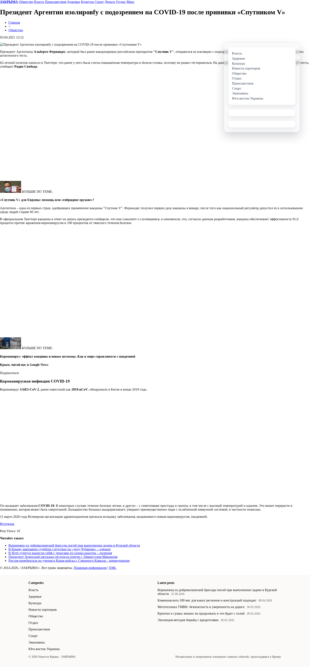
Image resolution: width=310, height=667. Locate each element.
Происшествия (55, 2)
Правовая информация (90, 568)
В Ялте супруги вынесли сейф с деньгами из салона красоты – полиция (60, 553)
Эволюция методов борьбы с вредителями (188, 620)
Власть (39, 2)
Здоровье (73, 2)
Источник (7, 524)
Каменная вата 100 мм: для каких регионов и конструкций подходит (207, 600)
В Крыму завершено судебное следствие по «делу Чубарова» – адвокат (59, 549)
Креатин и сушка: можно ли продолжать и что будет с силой (201, 613)
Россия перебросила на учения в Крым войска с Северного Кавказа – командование (69, 560)
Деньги (110, 2)
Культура (87, 2)
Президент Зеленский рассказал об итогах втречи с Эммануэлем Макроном (62, 557)
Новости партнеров (42, 609)
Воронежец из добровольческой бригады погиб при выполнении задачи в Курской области (74, 545)
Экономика (36, 642)
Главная (14, 22)
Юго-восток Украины (44, 649)
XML (112, 568)
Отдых (121, 2)
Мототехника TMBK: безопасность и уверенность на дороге (201, 607)
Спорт (99, 2)
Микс (131, 2)
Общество (26, 2)
